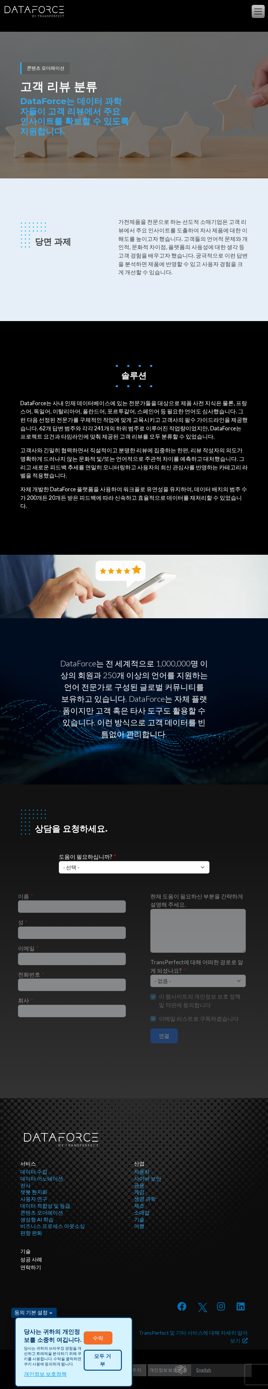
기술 (139, 1219)
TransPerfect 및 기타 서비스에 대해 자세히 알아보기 (193, 1336)
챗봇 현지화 (33, 1192)
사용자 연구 (33, 1199)
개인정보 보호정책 (45, 1374)
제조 (139, 1205)
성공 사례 (31, 1259)
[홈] (33, 12)
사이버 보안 (147, 1178)
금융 (139, 1185)
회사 (23, 1000)
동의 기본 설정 (31, 1312)
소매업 (142, 1212)
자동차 (142, 1171)
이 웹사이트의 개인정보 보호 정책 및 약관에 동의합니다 (200, 1000)
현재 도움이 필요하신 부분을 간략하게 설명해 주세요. (196, 900)
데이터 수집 (33, 1171)
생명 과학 (145, 1199)
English (203, 1370)
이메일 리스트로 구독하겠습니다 (199, 1018)
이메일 (26, 948)
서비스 (28, 1163)
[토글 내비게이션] (258, 11)
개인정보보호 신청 (168, 1370)
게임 (139, 1192)
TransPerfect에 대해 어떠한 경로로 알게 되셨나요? (196, 966)
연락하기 (30, 1267)
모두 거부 (102, 1360)
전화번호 (29, 974)
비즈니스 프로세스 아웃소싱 (52, 1226)
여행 (139, 1226)
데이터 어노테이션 (41, 1178)
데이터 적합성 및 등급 (45, 1205)
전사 (25, 1185)
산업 (139, 1163)
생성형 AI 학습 (37, 1219)
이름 (23, 896)
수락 (98, 1338)
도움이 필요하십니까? (85, 856)
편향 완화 (31, 1233)
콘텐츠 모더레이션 (41, 1212)
